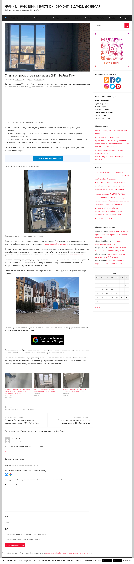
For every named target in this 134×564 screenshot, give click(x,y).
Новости (26, 18)
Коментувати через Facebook (28, 465)
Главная (14, 18)
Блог (46, 18)
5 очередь (105, 176)
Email (7, 523)
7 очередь (118, 176)
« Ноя (97, 307)
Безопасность (113, 179)
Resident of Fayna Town (37, 79)
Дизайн (98, 186)
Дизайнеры (104, 186)
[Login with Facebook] (6, 474)
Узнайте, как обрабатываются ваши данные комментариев (68, 553)
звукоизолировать (76, 255)
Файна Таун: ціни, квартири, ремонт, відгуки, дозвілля (53, 6)
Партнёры (88, 18)
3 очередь (118, 172)
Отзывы (112, 18)
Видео (66, 18)
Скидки (115, 211)
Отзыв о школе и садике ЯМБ (107, 137)
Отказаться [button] (117, 561)
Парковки (98, 201)
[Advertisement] (47, 104)
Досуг (120, 186)
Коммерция (124, 18)
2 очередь (109, 172)
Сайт (7, 529)
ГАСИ (122, 183)
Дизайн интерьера (113, 186)
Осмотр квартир (28, 409)
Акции (100, 179)
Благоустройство (104, 182)
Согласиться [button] (107, 561)
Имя (7, 517)
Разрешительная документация (104, 204)
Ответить (8, 451)
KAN (124, 175)
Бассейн (106, 179)
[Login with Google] (10, 474)
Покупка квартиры (115, 201)
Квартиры (18, 409)
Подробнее (127, 561)
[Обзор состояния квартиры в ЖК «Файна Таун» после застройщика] (47, 380)
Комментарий (11, 485)
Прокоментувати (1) (11, 465)
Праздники (125, 201)
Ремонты (110, 208)
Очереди (122, 198)
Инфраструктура (108, 189)
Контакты (100, 18)
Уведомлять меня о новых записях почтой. (24, 540)
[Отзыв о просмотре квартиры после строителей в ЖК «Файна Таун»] (76, 380)
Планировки (105, 201)
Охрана (117, 198)
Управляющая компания (106, 215)
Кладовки (98, 194)
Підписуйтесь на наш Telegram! (48, 158)
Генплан (126, 183)
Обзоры (56, 18)
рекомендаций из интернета (56, 244)
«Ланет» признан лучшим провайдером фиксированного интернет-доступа (112, 235)
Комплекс (116, 193)
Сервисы (109, 211)
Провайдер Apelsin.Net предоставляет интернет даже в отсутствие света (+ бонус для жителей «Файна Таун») (112, 144)
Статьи (37, 18)
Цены (114, 219)
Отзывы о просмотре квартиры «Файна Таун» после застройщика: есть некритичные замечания (18, 391)
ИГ (101, 189)
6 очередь (111, 176)
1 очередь (10, 409)
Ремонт (77, 18)
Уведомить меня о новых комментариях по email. (26, 535)
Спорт (120, 211)
